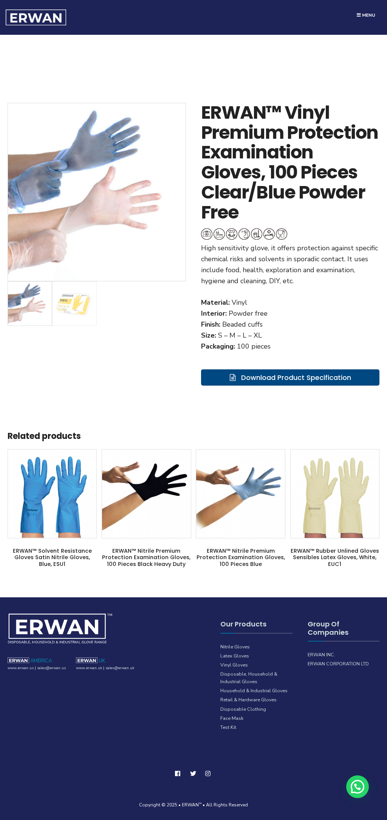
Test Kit (228, 727)
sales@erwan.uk (119, 668)
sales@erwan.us (51, 668)
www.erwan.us (21, 668)
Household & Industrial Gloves (254, 690)
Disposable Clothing (243, 709)
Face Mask (231, 718)
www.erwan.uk (89, 668)
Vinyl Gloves (234, 665)
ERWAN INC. (321, 654)
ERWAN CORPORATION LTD (338, 663)
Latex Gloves (234, 656)
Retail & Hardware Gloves (248, 699)
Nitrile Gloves (235, 646)
